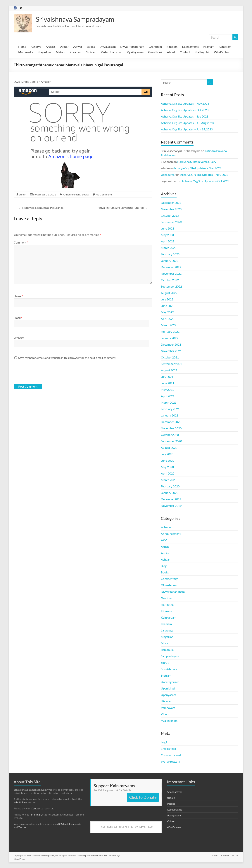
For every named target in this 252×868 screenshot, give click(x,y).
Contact (185, 52)
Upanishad (168, 688)
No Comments (104, 194)
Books (91, 46)
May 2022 (167, 312)
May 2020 (167, 467)
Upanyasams (174, 815)
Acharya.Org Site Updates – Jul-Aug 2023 (187, 123)
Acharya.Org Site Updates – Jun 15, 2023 (187, 129)
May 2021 (167, 389)
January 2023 (169, 260)
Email (18, 317)
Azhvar (77, 46)
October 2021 (170, 357)
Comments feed (171, 755)
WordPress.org (170, 761)
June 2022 (167, 305)
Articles (51, 46)
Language (167, 630)
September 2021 (171, 363)
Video (164, 714)
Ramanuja (167, 649)
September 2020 (171, 441)
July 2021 (167, 376)
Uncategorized (170, 682)
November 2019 (171, 505)
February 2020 (170, 486)
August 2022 (169, 293)
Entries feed (168, 748)
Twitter (22, 827)
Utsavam (166, 701)
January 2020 (169, 492)
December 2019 (171, 499)
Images (171, 803)
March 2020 (168, 480)
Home (22, 46)
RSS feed (63, 823)
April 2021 (167, 396)
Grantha (166, 598)
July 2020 (167, 454)
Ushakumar (168, 174)
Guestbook (155, 52)
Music (165, 643)
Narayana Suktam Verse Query (196, 161)
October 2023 (170, 215)
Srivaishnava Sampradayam (75, 19)
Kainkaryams (190, 46)
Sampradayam (170, 656)
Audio (165, 553)
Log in (164, 742)
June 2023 (167, 228)
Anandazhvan (174, 791)
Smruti (165, 662)
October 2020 (170, 434)
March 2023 (168, 247)
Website (19, 338)
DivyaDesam (107, 46)
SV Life (235, 855)
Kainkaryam (168, 617)
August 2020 (169, 447)
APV (164, 540)
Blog (164, 566)
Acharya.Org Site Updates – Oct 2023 (184, 110)
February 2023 (170, 254)
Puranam (75, 52)
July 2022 (167, 299)
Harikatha (167, 604)
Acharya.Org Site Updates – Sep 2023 (184, 116)
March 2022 (168, 325)
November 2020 (171, 428)
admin (22, 194)
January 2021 (169, 415)
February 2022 (170, 331)
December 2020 (171, 422)
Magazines (44, 52)
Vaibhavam (168, 707)
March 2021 (168, 402)
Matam (60, 52)
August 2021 (169, 370)
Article (165, 546)
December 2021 (171, 344)
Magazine (167, 636)
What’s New (221, 52)
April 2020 (167, 473)
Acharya (36, 46)
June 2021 (167, 383)
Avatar (64, 46)
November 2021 (171, 351)
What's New (174, 827)
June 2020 (167, 460)
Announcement (72, 194)
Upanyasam (168, 694)
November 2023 (171, 209)
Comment (21, 242)
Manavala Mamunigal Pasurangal (41, 207)
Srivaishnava (169, 669)
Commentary (169, 578)
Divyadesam (169, 585)
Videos (171, 821)
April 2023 (167, 241)
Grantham (155, 46)
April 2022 (167, 318)
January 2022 (169, 338)
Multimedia (25, 52)
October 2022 (170, 280)
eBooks (171, 797)
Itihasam (171, 46)
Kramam (208, 46)
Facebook (74, 823)
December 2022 (171, 267)
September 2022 (171, 286)
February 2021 (170, 409)
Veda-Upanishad (111, 52)
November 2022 (171, 273)
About (171, 52)
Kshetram (225, 46)
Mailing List (202, 52)
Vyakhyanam (135, 52)
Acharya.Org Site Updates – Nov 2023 (185, 103)
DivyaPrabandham (132, 46)
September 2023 (171, 222)
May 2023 (167, 235)
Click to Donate (143, 797)
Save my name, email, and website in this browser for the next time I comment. (67, 357)
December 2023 (171, 202)
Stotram (91, 52)
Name (18, 296)
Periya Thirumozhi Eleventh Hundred (122, 207)
